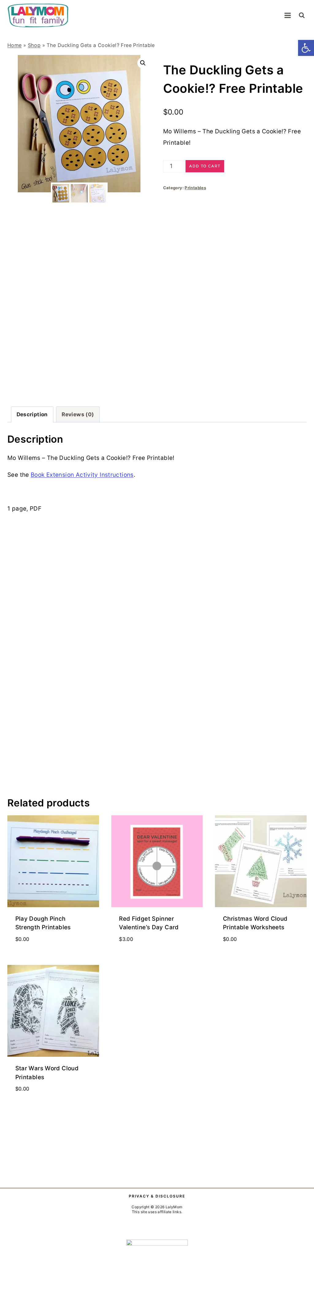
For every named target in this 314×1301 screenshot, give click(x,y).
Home (14, 45)
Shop (34, 45)
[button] (306, 48)
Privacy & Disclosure (157, 1196)
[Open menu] (287, 15)
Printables (195, 187)
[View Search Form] (302, 15)
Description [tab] (32, 414)
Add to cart (204, 166)
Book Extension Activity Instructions (82, 474)
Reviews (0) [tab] (78, 414)
